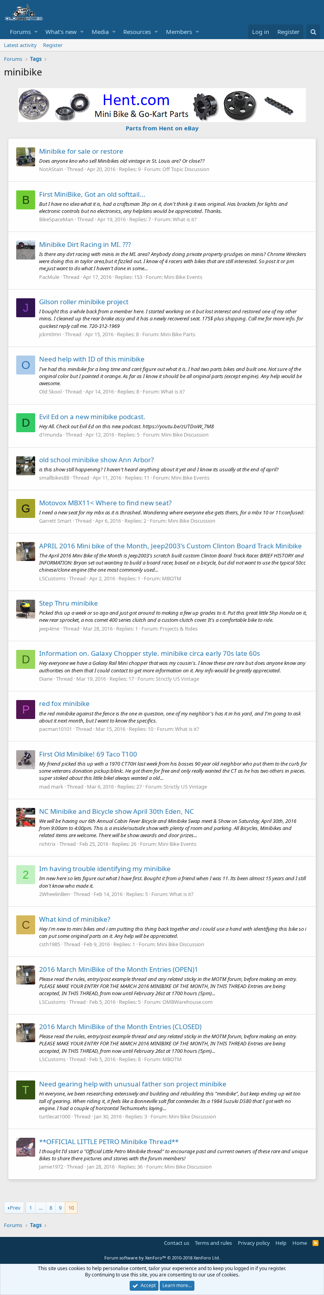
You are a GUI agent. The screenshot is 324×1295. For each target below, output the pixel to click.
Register (52, 45)
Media (100, 32)
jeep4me (49, 628)
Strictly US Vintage (177, 678)
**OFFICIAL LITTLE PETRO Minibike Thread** (109, 1141)
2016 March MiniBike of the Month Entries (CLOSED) (120, 1026)
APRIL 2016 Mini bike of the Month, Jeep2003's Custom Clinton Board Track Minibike (170, 545)
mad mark (51, 786)
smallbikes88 (54, 477)
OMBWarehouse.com (187, 1001)
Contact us (176, 1242)
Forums (20, 32)
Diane (46, 678)
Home (299, 1242)
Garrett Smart (55, 520)
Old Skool (50, 391)
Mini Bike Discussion (185, 434)
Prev (15, 1207)
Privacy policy (254, 1242)
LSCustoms (52, 578)
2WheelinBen (54, 894)
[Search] (313, 31)
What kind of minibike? (74, 919)
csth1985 (49, 944)
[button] (36, 31)
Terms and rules (213, 1242)
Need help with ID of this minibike (92, 358)
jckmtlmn (50, 334)
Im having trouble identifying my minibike (105, 868)
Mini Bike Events (183, 276)
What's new (61, 32)
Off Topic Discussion (185, 169)
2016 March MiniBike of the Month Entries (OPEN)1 (118, 969)
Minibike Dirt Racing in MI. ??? (85, 244)
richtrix (47, 843)
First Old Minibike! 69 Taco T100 (88, 754)
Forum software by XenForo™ (162, 1258)
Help (280, 1242)
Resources (137, 32)
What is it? (185, 219)
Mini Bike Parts (177, 334)
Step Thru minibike (68, 603)
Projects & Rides (179, 628)
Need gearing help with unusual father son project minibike (132, 1083)
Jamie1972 (51, 1166)
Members (179, 32)
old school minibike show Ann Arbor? (96, 459)
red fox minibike (64, 703)
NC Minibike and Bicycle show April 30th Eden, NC (116, 811)
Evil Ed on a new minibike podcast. (92, 416)
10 (71, 1207)
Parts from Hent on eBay (162, 128)
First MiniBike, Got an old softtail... (92, 194)
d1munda (50, 434)
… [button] (41, 1207)
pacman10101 (55, 728)
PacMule (49, 276)
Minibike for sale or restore (81, 151)
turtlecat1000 (54, 1116)
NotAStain (51, 169)
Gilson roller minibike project (83, 301)
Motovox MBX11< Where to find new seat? (105, 502)
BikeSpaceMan (56, 219)
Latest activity (20, 45)
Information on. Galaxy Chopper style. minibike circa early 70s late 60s (149, 653)
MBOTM (171, 578)
